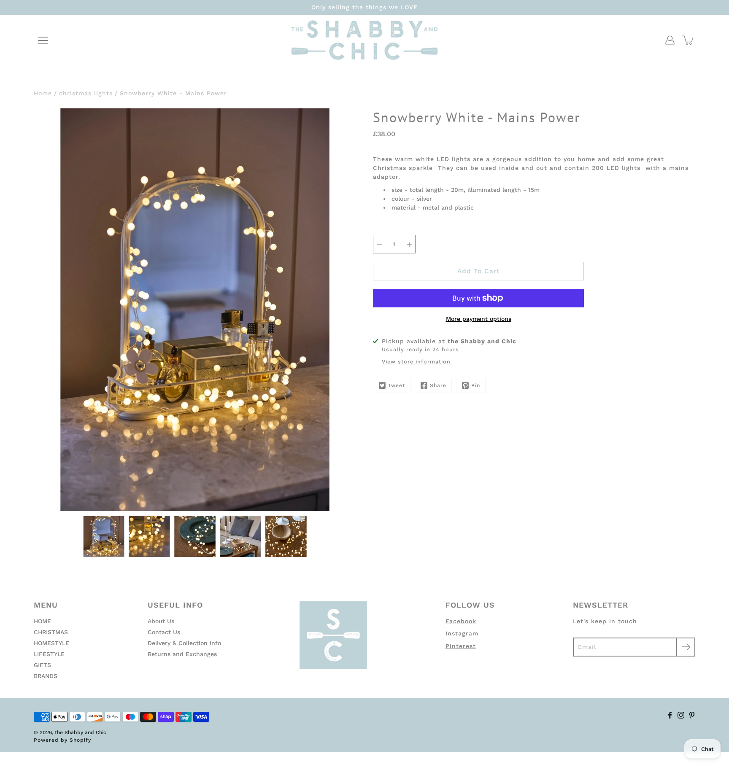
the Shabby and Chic (80, 732)
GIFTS (42, 665)
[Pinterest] (691, 715)
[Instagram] (681, 715)
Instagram (462, 633)
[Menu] (43, 40)
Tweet (396, 385)
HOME (42, 621)
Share (438, 385)
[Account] (670, 40)
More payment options (478, 318)
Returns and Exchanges (182, 654)
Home (43, 93)
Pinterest (461, 646)
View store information (416, 361)
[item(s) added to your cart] (688, 40)
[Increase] (409, 244)
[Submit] (685, 647)
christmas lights (86, 93)
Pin (475, 385)
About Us (161, 621)
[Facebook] (670, 715)
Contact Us (164, 632)
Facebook (461, 621)
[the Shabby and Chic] (364, 40)
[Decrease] (379, 244)
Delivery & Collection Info (184, 643)
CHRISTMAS (51, 632)
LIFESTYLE (49, 654)
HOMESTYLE (51, 643)
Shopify (80, 740)
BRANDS (45, 676)
